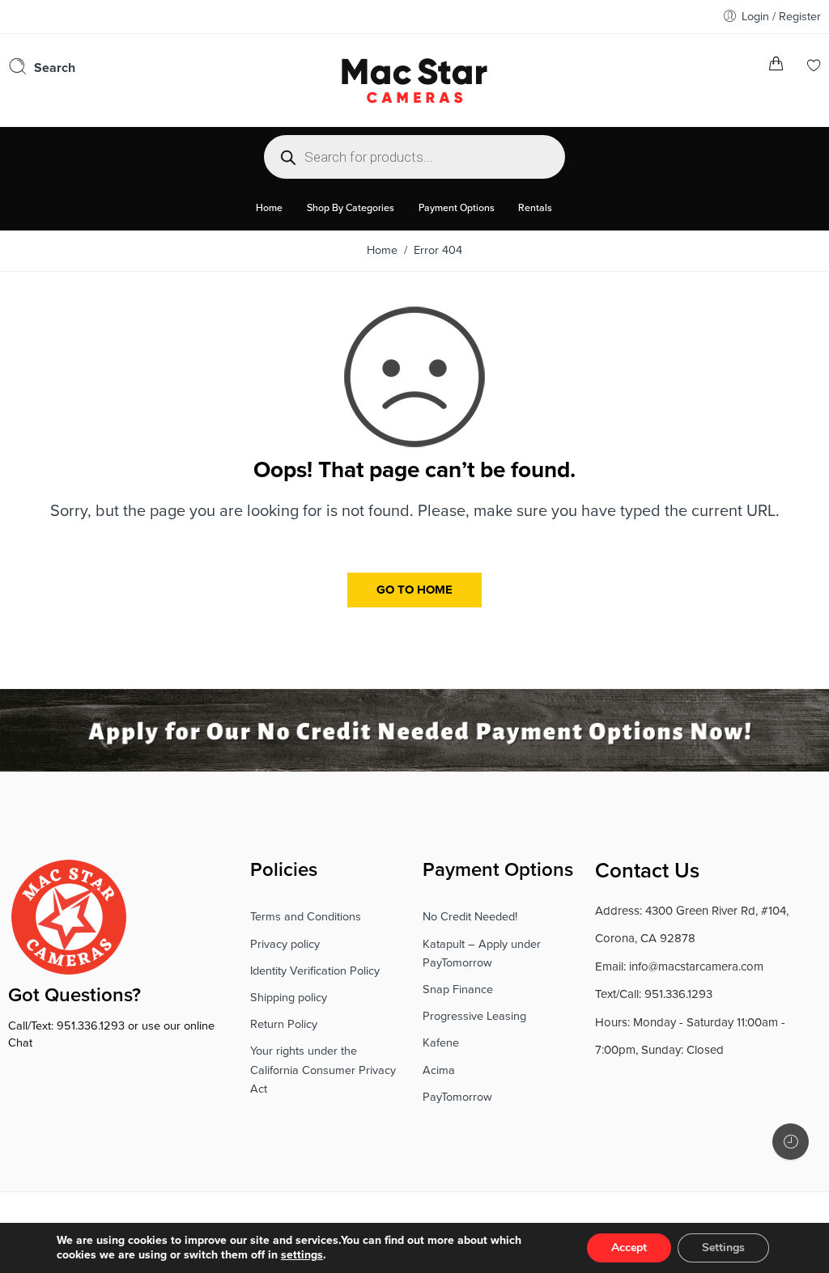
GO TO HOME (414, 589)
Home (382, 250)
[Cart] (776, 67)
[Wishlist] (814, 67)
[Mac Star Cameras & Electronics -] (414, 78)
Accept (629, 1247)
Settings (723, 1247)
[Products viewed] (790, 1141)
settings (302, 1255)
